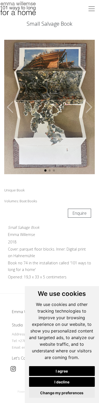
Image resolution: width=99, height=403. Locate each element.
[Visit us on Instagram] (13, 368)
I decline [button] (61, 382)
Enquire (79, 213)
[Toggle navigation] (91, 8)
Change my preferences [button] (61, 393)
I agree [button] (62, 371)
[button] (88, 107)
